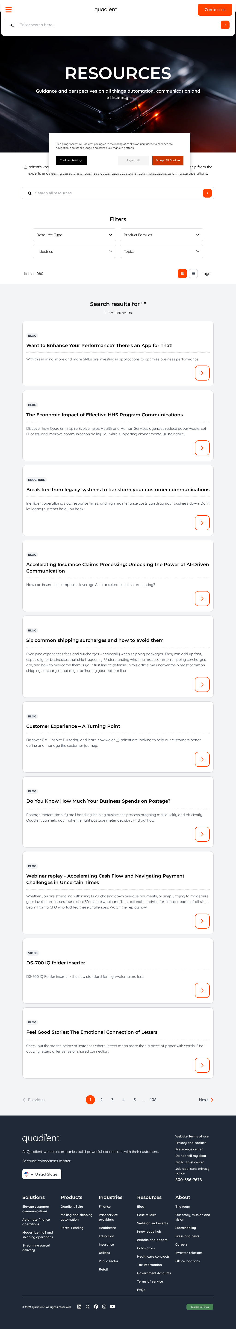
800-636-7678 (188, 1179)
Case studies (146, 1215)
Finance (105, 1206)
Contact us (215, 9)
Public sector (108, 1261)
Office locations (187, 1261)
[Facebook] (96, 1306)
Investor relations (189, 1253)
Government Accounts (154, 1273)
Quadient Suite (72, 1206)
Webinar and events (152, 1223)
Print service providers (108, 1217)
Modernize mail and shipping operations (37, 1234)
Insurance (106, 1244)
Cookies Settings (200, 1306)
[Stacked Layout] (193, 273)
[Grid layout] (182, 273)
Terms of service (150, 1281)
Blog (140, 1206)
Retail (103, 1269)
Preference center (189, 1149)
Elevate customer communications (35, 1208)
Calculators (146, 1248)
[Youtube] (112, 1306)
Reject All (133, 160)
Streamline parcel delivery (36, 1247)
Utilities (104, 1253)
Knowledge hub (149, 1231)
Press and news (187, 1236)
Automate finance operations (36, 1221)
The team (182, 1206)
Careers (181, 1244)
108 (153, 1099)
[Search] (225, 25)
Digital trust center (189, 1162)
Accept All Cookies (168, 160)
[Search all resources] (207, 193)
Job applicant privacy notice (192, 1171)
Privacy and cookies (190, 1143)
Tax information (149, 1265)
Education (106, 1236)
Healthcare (107, 1228)
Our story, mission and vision (192, 1217)
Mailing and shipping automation (76, 1217)
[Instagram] (104, 1306)
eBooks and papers (152, 1240)
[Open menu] (8, 9)
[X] (87, 1306)
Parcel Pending (72, 1228)
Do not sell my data (190, 1156)
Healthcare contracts (153, 1256)
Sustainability (185, 1228)
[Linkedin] (79, 1306)
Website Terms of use (192, 1136)
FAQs (141, 1290)
